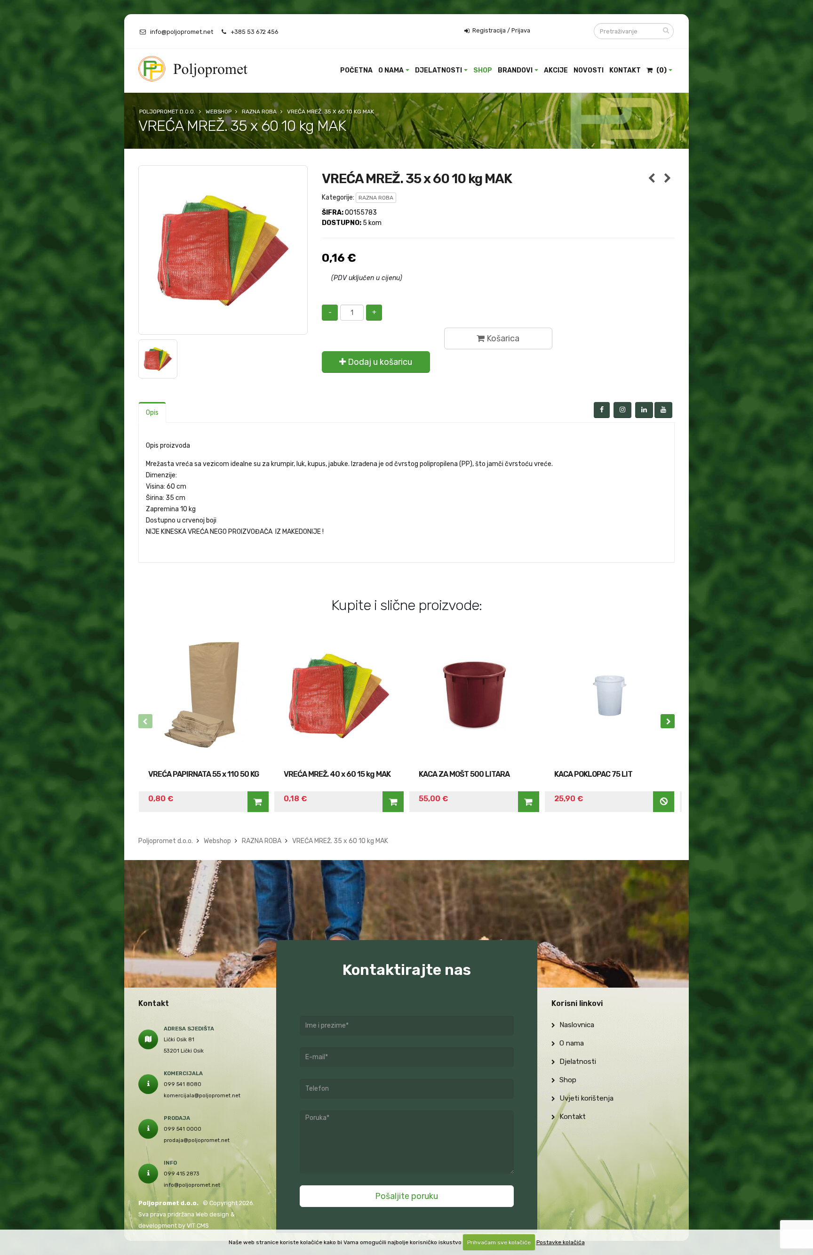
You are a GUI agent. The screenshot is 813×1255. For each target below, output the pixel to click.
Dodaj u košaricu (379, 362)
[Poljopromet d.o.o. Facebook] (602, 410)
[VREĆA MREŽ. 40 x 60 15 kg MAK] (339, 695)
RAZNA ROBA (376, 197)
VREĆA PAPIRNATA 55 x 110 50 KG (203, 774)
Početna (356, 70)
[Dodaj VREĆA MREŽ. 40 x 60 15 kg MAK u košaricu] (393, 801)
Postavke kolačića (560, 1242)
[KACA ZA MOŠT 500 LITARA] (474, 695)
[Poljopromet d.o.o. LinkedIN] (644, 410)
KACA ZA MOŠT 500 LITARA (464, 774)
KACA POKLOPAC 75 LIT (593, 774)
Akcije (556, 70)
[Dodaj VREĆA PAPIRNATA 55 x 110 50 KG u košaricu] (258, 801)
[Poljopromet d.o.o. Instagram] (622, 410)
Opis (152, 413)
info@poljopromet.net (181, 31)
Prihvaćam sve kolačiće (499, 1242)
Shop (482, 70)
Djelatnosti (438, 70)
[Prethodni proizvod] (651, 179)
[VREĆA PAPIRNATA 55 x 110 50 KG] (203, 695)
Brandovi (515, 70)
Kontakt (625, 70)
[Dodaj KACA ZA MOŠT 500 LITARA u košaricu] (528, 801)
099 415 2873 (181, 1173)
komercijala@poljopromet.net (202, 1095)
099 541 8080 (182, 1084)
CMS (203, 1225)
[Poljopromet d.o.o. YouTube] (663, 410)
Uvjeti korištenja (586, 1098)
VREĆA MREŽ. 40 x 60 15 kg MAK (337, 774)
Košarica (502, 338)
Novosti (589, 70)
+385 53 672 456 (255, 31)
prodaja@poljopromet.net (197, 1140)
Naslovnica (576, 1025)
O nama (391, 70)
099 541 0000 (182, 1129)
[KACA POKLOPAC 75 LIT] (609, 695)
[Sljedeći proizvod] (667, 179)
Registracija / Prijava (500, 30)
